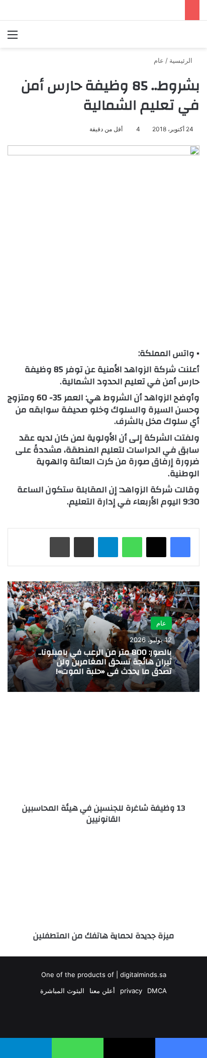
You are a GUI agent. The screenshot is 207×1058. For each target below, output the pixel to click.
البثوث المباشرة (62, 991)
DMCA (157, 991)
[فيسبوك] (180, 547)
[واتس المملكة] (141, 34)
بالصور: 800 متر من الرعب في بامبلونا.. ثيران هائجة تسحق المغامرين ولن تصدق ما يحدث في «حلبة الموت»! (105, 662)
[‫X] (156, 547)
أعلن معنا (102, 991)
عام (159, 60)
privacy (131, 991)
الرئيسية (181, 60)
